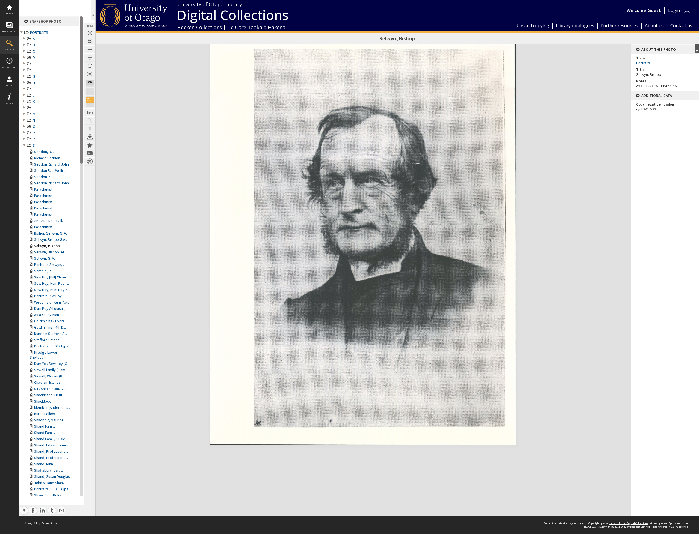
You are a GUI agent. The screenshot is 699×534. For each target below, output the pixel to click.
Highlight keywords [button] (89, 129)
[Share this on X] (24, 507)
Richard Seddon (47, 157)
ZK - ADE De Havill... (49, 220)
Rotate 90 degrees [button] (89, 66)
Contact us (681, 26)
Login (9, 85)
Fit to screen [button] (89, 41)
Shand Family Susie (49, 438)
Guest (654, 10)
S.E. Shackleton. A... (49, 388)
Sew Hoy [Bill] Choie (50, 277)
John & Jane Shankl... (51, 482)
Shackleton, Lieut (48, 394)
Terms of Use (49, 523)
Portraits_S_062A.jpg (51, 346)
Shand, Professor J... (51, 451)
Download (89, 137)
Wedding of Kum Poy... (52, 302)
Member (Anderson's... (52, 407)
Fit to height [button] (89, 57)
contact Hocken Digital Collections (628, 523)
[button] (90, 100)
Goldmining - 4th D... (50, 327)
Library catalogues (575, 26)
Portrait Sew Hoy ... (49, 295)
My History (9, 67)
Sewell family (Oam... (51, 369)
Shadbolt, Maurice (49, 420)
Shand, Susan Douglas (52, 476)
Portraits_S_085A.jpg (51, 489)
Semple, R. (43, 270)
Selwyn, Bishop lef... (50, 252)
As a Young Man (46, 314)
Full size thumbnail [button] (89, 33)
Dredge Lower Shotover (43, 355)
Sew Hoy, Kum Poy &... (52, 289)
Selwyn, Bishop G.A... (51, 239)
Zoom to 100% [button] (89, 74)
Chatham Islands (47, 382)
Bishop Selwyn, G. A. (50, 233)
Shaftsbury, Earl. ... (49, 470)
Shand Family (44, 426)
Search (9, 49)
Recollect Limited (640, 527)
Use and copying (532, 26)
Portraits (643, 63)
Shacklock (42, 401)
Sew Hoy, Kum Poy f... (51, 283)
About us (654, 26)
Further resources (619, 26)
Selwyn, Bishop (47, 245)
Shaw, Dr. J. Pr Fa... (49, 495)
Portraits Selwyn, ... (50, 264)
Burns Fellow (44, 413)
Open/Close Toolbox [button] (93, 10)
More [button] (9, 103)
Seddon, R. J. (44, 151)
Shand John (43, 463)
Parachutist (43, 189)
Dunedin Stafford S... (50, 333)
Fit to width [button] (89, 49)
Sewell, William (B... (49, 376)
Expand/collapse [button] (697, 48)
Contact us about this (89, 153)
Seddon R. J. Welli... (49, 170)
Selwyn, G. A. (44, 258)
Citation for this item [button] (89, 161)
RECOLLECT (590, 527)
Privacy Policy (32, 523)
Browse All (9, 31)
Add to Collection (89, 145)
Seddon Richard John (51, 164)
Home (9, 13)
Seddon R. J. (44, 176)
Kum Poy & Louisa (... (50, 308)
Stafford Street (46, 339)
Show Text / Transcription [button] (89, 112)
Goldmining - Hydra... (50, 321)
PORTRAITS (39, 32)
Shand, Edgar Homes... (52, 445)
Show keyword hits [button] (89, 120)
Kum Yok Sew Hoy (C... (51, 363)
